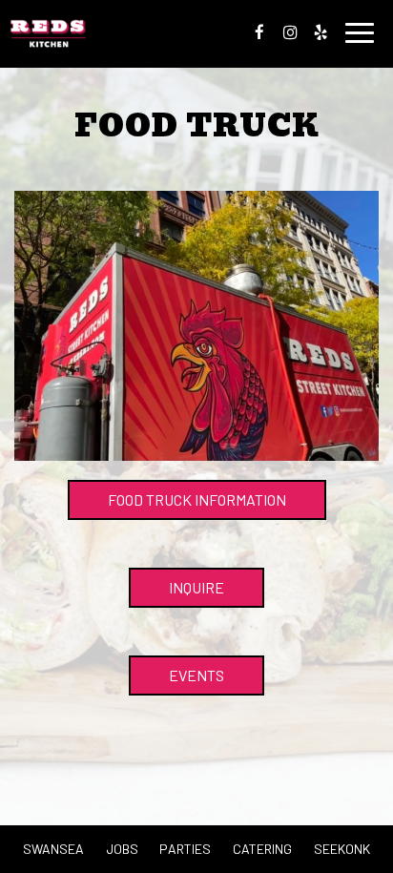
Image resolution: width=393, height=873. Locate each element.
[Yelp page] (320, 32)
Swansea (53, 849)
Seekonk (342, 849)
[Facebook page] (259, 32)
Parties (185, 849)
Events (196, 675)
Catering (262, 849)
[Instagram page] (290, 32)
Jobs (122, 849)
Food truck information (197, 499)
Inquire (176, 593)
